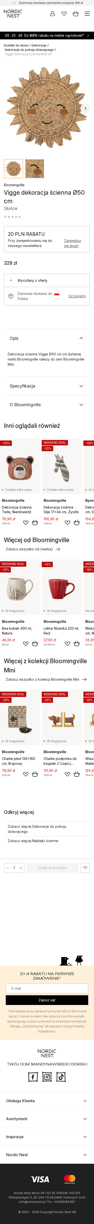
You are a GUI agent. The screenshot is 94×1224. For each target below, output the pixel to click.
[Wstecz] (8, 108)
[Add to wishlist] (26, 523)
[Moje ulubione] (64, 13)
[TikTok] (61, 1076)
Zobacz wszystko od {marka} (29, 549)
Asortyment (16, 1118)
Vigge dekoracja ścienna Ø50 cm (28, 54)
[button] (12, 216)
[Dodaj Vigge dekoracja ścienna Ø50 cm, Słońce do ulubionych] (85, 868)
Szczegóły (77, 296)
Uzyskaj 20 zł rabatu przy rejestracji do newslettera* (51, 5)
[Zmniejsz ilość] (7, 868)
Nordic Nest (17, 1154)
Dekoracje (39, 45)
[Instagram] (47, 1076)
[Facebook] (33, 1076)
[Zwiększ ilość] (21, 868)
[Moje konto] (52, 13)
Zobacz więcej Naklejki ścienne (33, 841)
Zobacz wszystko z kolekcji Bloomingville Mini (42, 679)
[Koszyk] (75, 13)
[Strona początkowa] (13, 14)
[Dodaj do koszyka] (35, 522)
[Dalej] (85, 108)
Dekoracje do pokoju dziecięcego (29, 50)
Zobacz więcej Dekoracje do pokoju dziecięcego (37, 829)
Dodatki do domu (16, 45)
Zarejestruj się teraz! (72, 243)
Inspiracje (15, 1136)
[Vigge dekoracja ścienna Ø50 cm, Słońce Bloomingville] (47, 107)
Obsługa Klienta (20, 1100)
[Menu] (87, 13)
